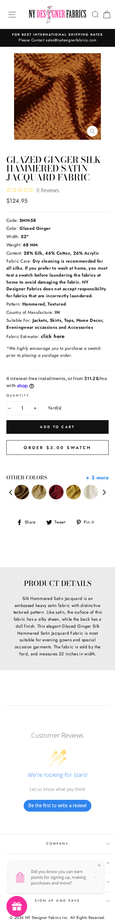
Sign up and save (57, 900)
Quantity (17, 395)
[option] (57, 38)
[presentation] (10, 492)
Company (57, 843)
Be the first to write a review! (57, 805)
